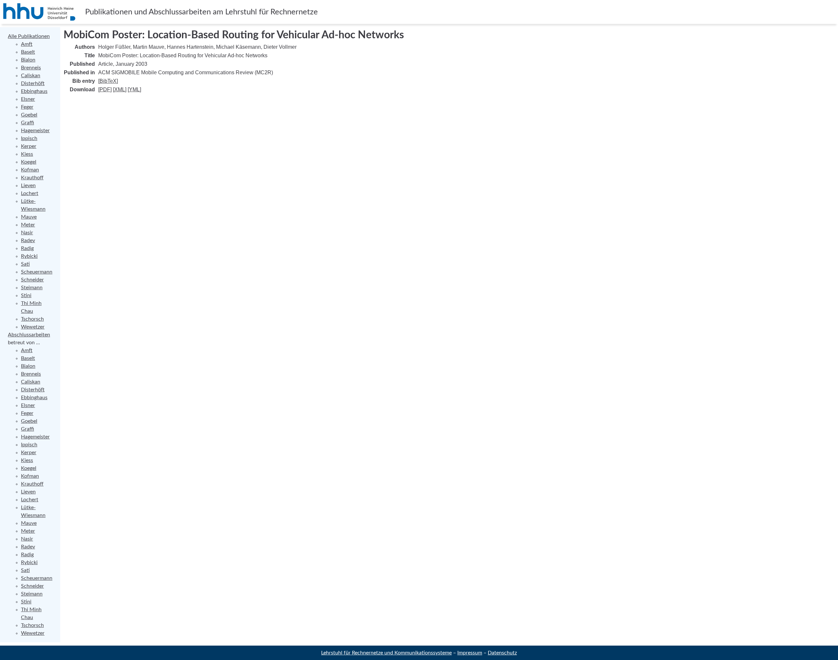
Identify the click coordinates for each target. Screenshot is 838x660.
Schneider (32, 279)
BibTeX (108, 81)
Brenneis (31, 67)
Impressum (469, 652)
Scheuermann (36, 272)
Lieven (28, 185)
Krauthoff (32, 177)
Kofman (30, 169)
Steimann (32, 287)
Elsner (28, 99)
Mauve (29, 217)
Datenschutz (502, 652)
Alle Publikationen (29, 36)
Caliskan (30, 75)
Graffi (27, 122)
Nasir (27, 232)
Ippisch (29, 138)
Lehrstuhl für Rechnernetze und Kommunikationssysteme (386, 652)
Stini (26, 295)
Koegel (28, 162)
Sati (25, 264)
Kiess (27, 154)
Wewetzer (33, 327)
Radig (27, 248)
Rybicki (29, 256)
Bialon (28, 59)
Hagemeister (35, 130)
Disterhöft (33, 83)
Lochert (29, 193)
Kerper (28, 146)
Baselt (28, 52)
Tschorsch (32, 319)
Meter (28, 224)
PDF (105, 89)
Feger (27, 107)
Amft (26, 44)
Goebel (29, 114)
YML (134, 89)
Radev (28, 240)
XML (119, 89)
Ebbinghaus (34, 91)
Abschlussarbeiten (29, 334)
